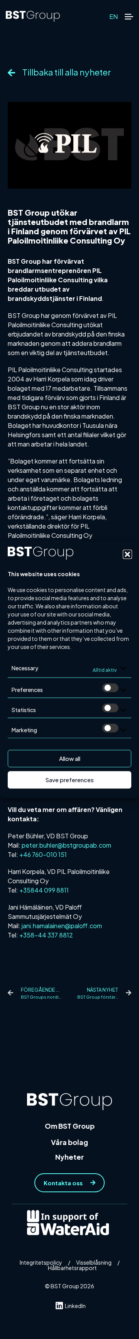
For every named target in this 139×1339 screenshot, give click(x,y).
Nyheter (69, 1156)
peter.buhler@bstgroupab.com (66, 845)
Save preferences (69, 779)
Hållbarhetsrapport (72, 1267)
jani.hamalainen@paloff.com (62, 926)
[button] (127, 554)
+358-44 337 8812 (46, 935)
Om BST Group (70, 1125)
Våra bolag (69, 1142)
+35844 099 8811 (44, 890)
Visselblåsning (94, 1262)
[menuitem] (113, 16)
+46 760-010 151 (43, 854)
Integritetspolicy (41, 1262)
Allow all (69, 758)
